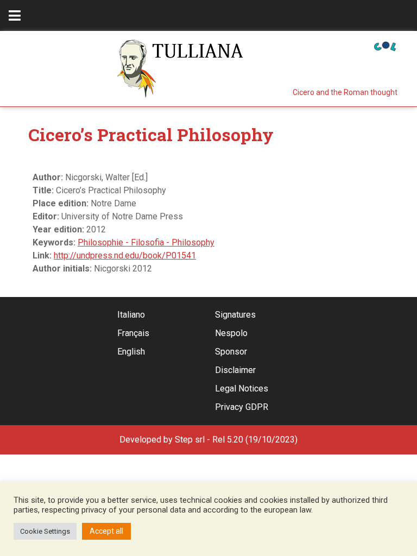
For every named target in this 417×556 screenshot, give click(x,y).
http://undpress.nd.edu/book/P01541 (125, 255)
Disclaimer (235, 370)
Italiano (131, 314)
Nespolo (231, 333)
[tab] (14, 15)
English (131, 351)
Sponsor (231, 351)
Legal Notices (241, 388)
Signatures (235, 314)
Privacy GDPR (241, 407)
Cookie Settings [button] (45, 531)
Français (133, 333)
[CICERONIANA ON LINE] (385, 45)
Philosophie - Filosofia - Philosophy (146, 242)
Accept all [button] (106, 531)
